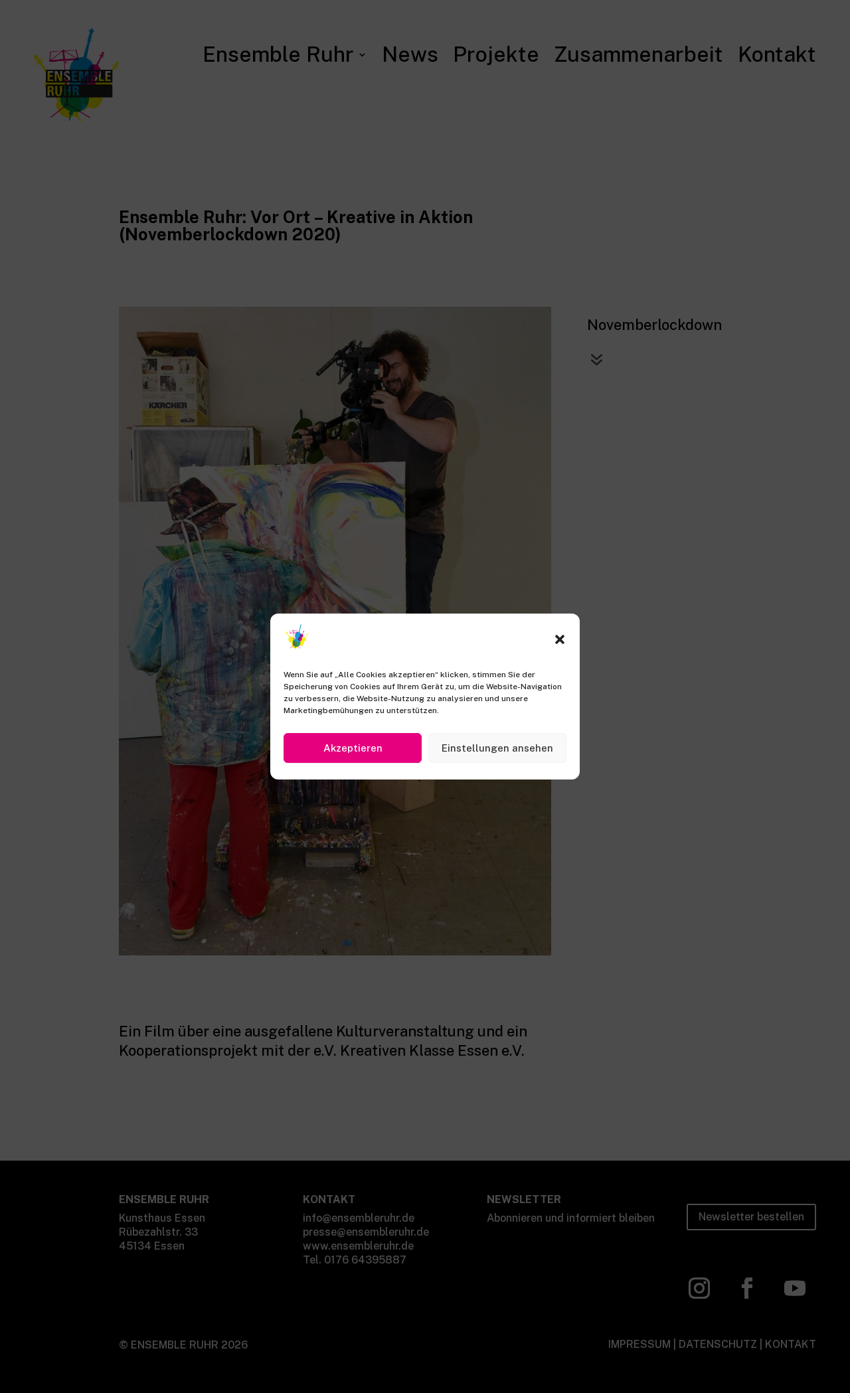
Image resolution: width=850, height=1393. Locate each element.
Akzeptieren (352, 747)
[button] (559, 639)
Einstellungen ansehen (497, 747)
